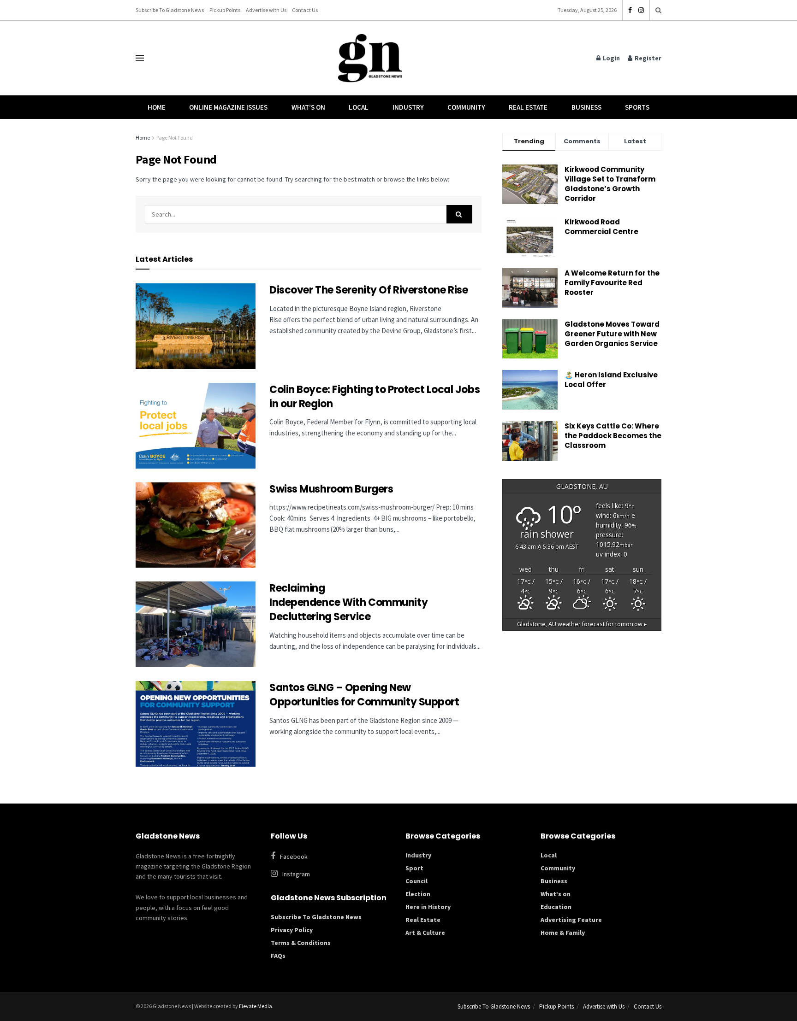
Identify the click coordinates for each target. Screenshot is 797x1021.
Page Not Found (174, 137)
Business (586, 107)
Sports (637, 107)
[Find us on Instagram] (641, 10)
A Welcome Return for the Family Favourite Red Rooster (612, 282)
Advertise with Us (266, 9)
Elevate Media (255, 1006)
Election (417, 894)
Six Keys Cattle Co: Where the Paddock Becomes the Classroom (613, 435)
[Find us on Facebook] (630, 10)
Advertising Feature (571, 919)
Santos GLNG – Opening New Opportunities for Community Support (365, 695)
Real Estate (528, 107)
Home (157, 107)
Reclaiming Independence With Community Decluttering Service (348, 602)
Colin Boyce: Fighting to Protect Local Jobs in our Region (374, 396)
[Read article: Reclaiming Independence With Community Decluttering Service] (196, 624)
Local (359, 107)
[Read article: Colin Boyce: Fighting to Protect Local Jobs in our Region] (196, 426)
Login (610, 58)
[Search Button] (658, 10)
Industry (408, 107)
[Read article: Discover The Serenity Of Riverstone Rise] (196, 326)
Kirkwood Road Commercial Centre (602, 226)
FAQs (278, 955)
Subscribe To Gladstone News (170, 9)
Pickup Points (224, 9)
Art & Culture (425, 932)
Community (466, 107)
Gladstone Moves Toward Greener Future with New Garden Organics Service (612, 333)
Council (416, 881)
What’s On (308, 107)
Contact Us (305, 9)
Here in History (428, 907)
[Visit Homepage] (370, 58)
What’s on (556, 894)
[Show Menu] (140, 58)
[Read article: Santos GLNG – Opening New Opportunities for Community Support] (196, 724)
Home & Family (563, 932)
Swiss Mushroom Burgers (331, 489)
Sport (414, 868)
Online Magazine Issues (228, 107)
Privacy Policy (292, 930)
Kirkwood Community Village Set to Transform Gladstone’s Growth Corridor (610, 183)
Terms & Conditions (301, 943)
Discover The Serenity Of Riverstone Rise (369, 290)
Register (647, 58)
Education (556, 907)
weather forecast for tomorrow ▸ (582, 624)
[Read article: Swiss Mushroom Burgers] (196, 525)
